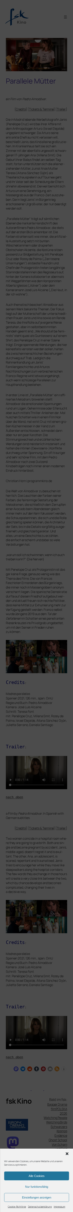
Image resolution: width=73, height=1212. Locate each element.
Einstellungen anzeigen (36, 1197)
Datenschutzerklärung (40, 1206)
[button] (67, 1154)
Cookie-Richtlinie (17, 1206)
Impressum (59, 1206)
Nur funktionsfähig (36, 1186)
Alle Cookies (37, 1176)
